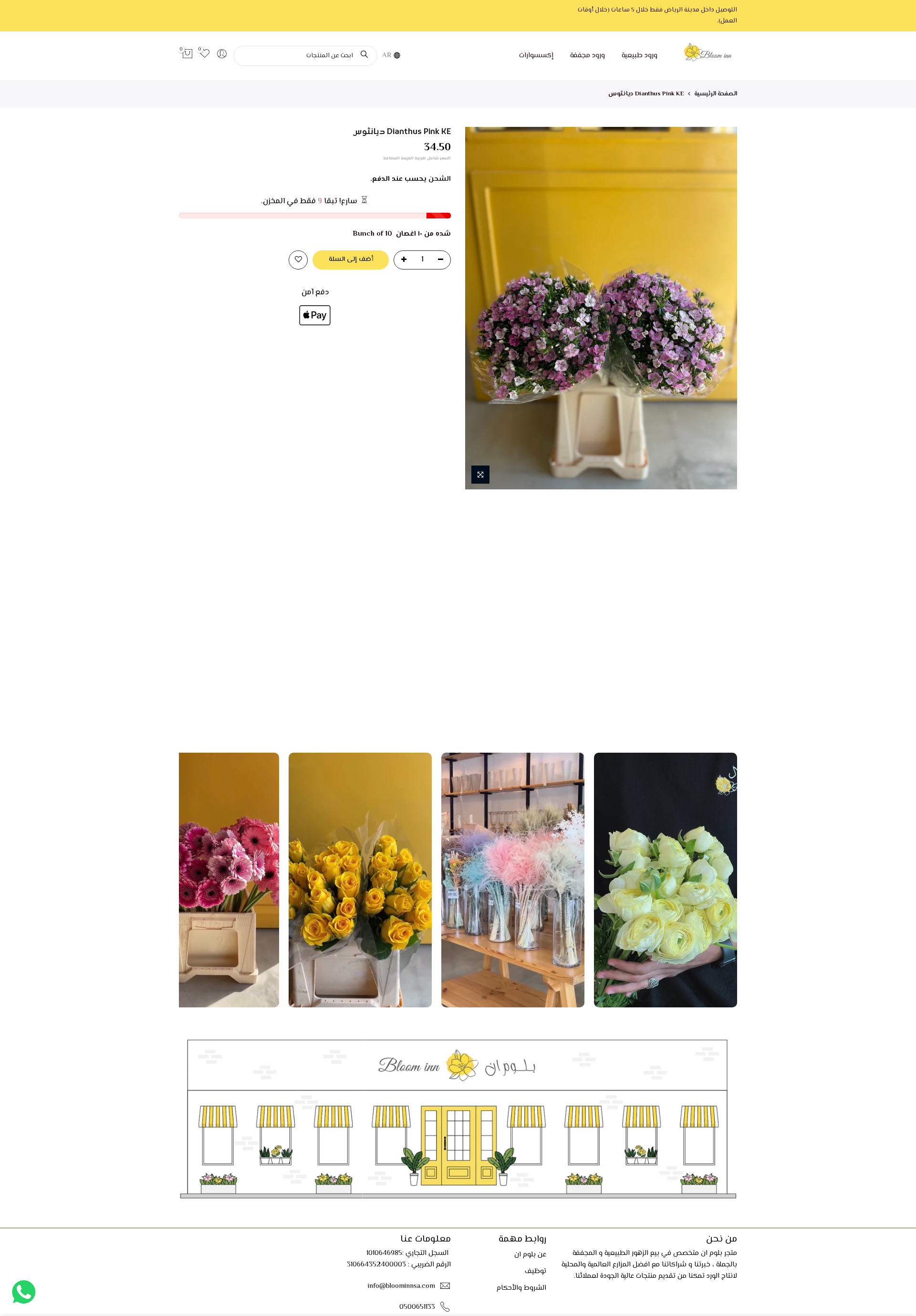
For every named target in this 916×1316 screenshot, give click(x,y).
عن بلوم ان (530, 1254)
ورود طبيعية (639, 55)
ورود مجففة (587, 55)
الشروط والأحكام (521, 1288)
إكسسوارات (536, 55)
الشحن (439, 179)
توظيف (535, 1271)
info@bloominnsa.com (401, 1285)
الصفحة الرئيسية (715, 94)
